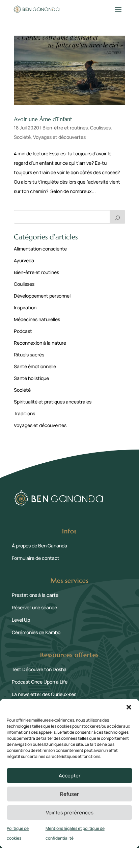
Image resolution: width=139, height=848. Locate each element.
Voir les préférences (69, 812)
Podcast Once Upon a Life (39, 682)
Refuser (69, 794)
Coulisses (100, 127)
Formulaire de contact (35, 558)
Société (22, 137)
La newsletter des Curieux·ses (44, 694)
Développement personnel (42, 296)
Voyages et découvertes (59, 137)
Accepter (70, 775)
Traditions (24, 413)
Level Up (21, 620)
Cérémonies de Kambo (36, 632)
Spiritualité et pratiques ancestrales (52, 401)
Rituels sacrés (29, 354)
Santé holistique (31, 378)
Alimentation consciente (40, 248)
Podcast (23, 331)
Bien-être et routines (65, 127)
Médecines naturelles (37, 319)
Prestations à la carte (35, 595)
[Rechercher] (117, 217)
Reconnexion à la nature (40, 343)
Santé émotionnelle (35, 366)
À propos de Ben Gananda (39, 545)
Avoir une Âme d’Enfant (43, 119)
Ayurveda (24, 260)
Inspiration (25, 307)
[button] (129, 707)
